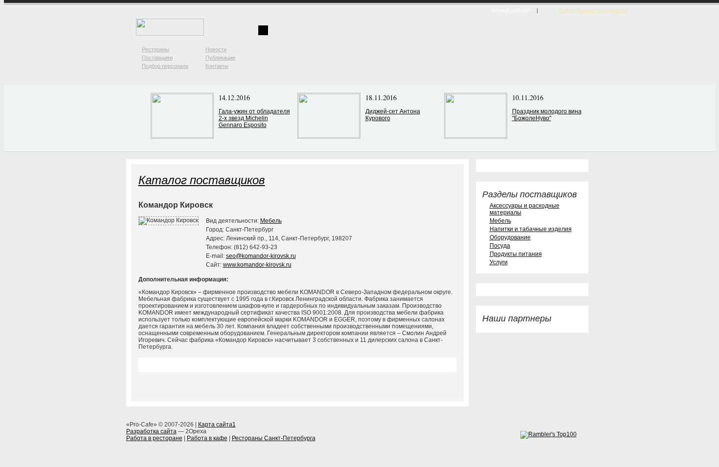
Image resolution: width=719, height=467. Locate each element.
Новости (215, 49)
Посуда (500, 245)
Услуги (499, 262)
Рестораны (155, 49)
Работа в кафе (207, 438)
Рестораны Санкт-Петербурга (273, 438)
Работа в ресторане (154, 438)
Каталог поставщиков (201, 179)
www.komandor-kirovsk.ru (257, 264)
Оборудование (510, 237)
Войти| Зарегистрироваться (593, 10)
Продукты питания (516, 254)
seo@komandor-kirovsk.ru (261, 256)
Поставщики (157, 58)
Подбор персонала (165, 66)
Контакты (216, 66)
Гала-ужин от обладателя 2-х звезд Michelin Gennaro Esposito (254, 118)
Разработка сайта (151, 431)
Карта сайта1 (217, 424)
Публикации (220, 58)
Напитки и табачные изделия (531, 229)
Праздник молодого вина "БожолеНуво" (547, 115)
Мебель (271, 220)
